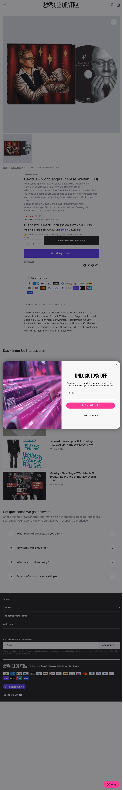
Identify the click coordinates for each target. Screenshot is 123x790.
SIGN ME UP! (90, 405)
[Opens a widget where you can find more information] (109, 784)
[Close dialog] (115, 364)
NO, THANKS (89, 415)
